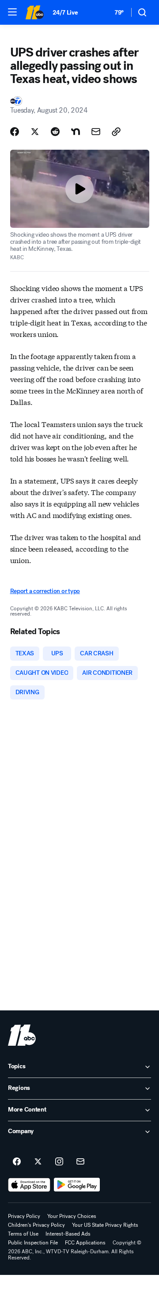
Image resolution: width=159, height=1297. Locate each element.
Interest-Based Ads (68, 1233)
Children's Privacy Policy (36, 1225)
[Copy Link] (116, 131)
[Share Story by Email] (95, 131)
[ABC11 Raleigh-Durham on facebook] (17, 1162)
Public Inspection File (33, 1242)
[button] (12, 12)
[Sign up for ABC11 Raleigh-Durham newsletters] (80, 1162)
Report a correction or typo (45, 591)
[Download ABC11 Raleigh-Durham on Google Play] (77, 1185)
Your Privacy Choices (71, 1216)
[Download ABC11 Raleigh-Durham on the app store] (29, 1185)
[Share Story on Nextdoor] (75, 131)
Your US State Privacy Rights (105, 1225)
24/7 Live (65, 12)
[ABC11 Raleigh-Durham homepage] (34, 12)
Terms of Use (23, 1233)
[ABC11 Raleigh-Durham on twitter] (38, 1162)
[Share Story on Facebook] (14, 131)
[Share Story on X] (34, 131)
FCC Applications (85, 1242)
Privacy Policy (24, 1216)
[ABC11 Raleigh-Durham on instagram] (59, 1162)
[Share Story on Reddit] (55, 131)
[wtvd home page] (22, 1035)
